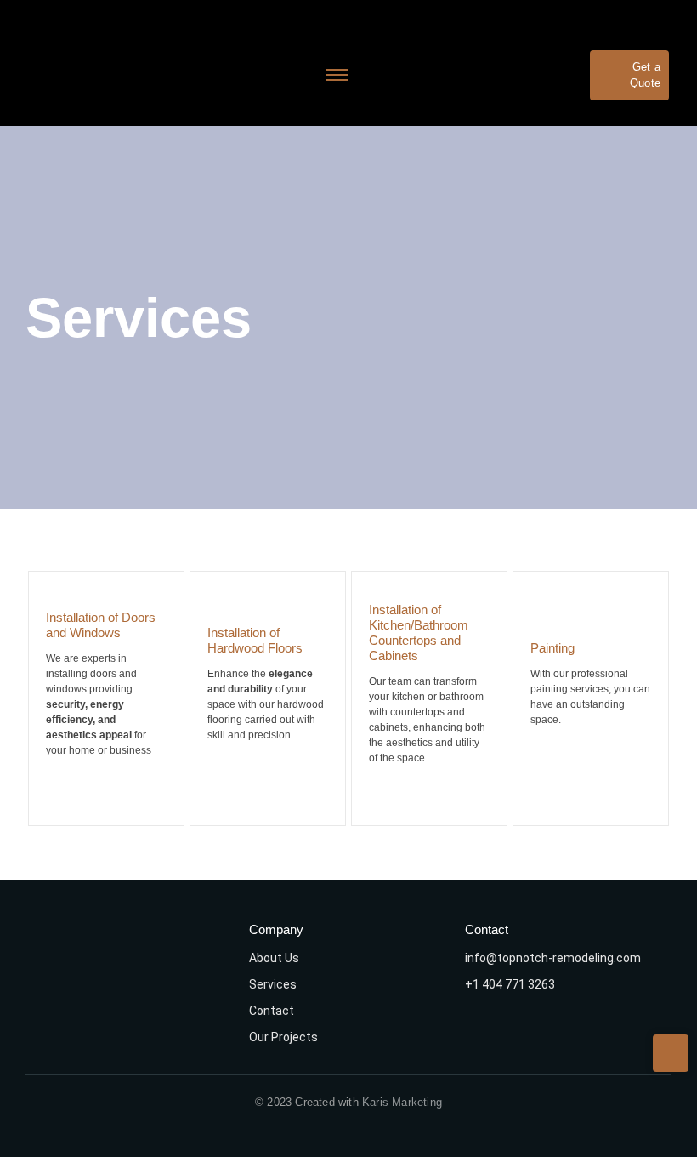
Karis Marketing (402, 1102)
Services (273, 984)
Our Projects (283, 1037)
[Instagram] (486, 1026)
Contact (271, 1010)
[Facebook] (533, 1026)
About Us (274, 958)
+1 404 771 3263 (510, 984)
